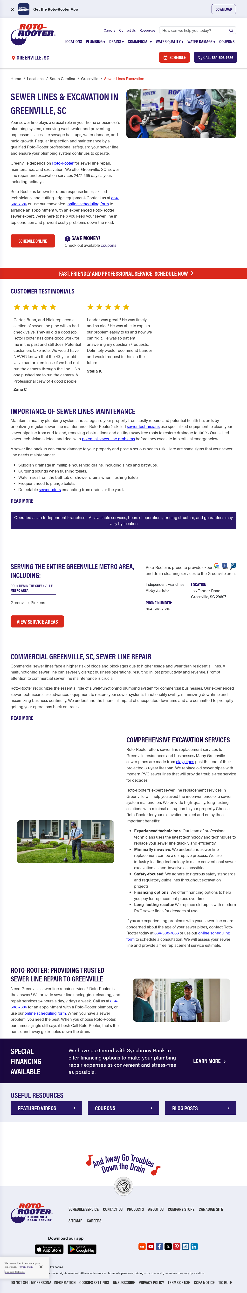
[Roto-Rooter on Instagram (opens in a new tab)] (185, 1246)
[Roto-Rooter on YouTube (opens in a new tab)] (150, 1246)
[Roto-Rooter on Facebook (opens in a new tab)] (159, 1246)
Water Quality (170, 41)
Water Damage (201, 41)
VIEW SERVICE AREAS (37, 621)
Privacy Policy (151, 1282)
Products (135, 1209)
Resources (147, 30)
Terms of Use (179, 1282)
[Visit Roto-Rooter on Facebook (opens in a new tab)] (224, 565)
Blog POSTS (185, 1108)
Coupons (226, 41)
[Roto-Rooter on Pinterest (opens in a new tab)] (176, 1246)
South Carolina (62, 78)
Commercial (140, 41)
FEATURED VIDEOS (37, 1108)
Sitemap (75, 1221)
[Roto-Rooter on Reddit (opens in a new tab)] (142, 1246)
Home (16, 78)
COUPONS (105, 1108)
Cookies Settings (94, 1282)
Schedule (177, 57)
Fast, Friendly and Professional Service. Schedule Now (123, 273)
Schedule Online (33, 241)
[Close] (41, 1266)
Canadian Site (211, 1209)
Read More (22, 500)
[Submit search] (231, 30)
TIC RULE (225, 1282)
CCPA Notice (204, 1282)
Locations (73, 41)
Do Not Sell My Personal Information (43, 1282)
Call (218, 57)
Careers (109, 30)
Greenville (89, 78)
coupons (108, 245)
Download (224, 9)
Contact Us (127, 30)
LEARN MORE (207, 1061)
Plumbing (95, 41)
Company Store (181, 1209)
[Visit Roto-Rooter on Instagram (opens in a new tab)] (233, 565)
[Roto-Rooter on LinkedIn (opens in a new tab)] (194, 1246)
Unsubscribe (124, 1282)
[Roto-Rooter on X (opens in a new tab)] (168, 1246)
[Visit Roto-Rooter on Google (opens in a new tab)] (216, 565)
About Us (156, 1209)
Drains (116, 41)
